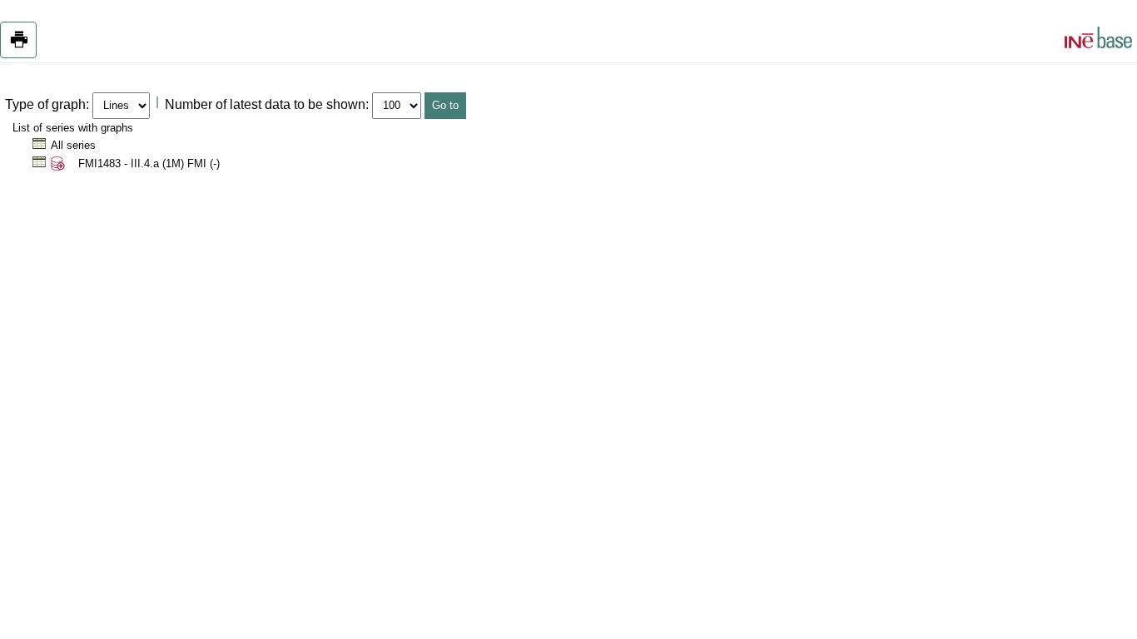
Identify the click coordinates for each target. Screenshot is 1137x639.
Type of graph (45, 104)
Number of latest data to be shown (265, 104)
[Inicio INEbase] (1098, 40)
